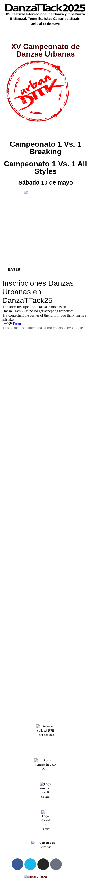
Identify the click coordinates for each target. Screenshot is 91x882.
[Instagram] (43, 864)
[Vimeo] (30, 864)
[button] (45, 35)
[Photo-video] (56, 864)
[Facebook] (17, 864)
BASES (14, 269)
